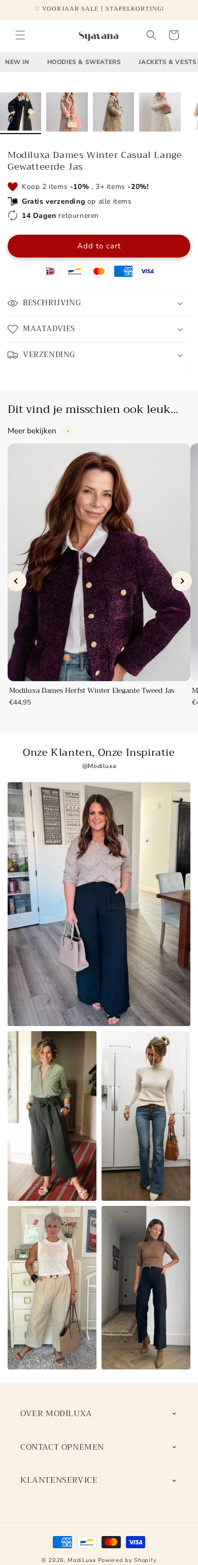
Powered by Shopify (127, 1560)
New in (17, 62)
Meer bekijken (32, 431)
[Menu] (20, 35)
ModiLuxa (82, 1560)
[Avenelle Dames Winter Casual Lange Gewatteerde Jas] (20, 113)
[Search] (151, 35)
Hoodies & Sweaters (84, 62)
